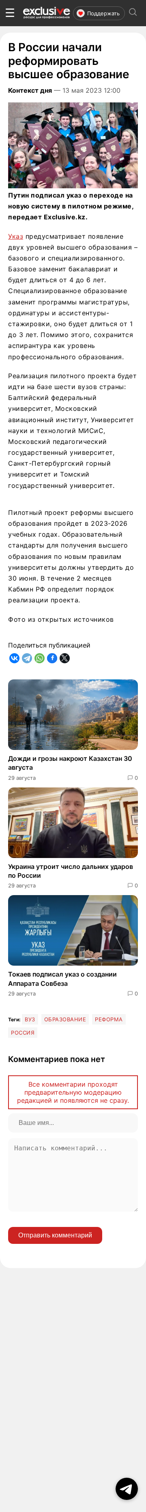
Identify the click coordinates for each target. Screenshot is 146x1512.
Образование (65, 1019)
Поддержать (103, 13)
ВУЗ (30, 1019)
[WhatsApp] (39, 658)
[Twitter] (65, 658)
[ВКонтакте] (14, 658)
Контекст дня (30, 90)
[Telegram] (27, 658)
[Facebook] (52, 658)
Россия (22, 1032)
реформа (109, 1019)
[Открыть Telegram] (127, 1489)
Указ (15, 236)
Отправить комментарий (55, 1235)
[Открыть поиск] (133, 13)
